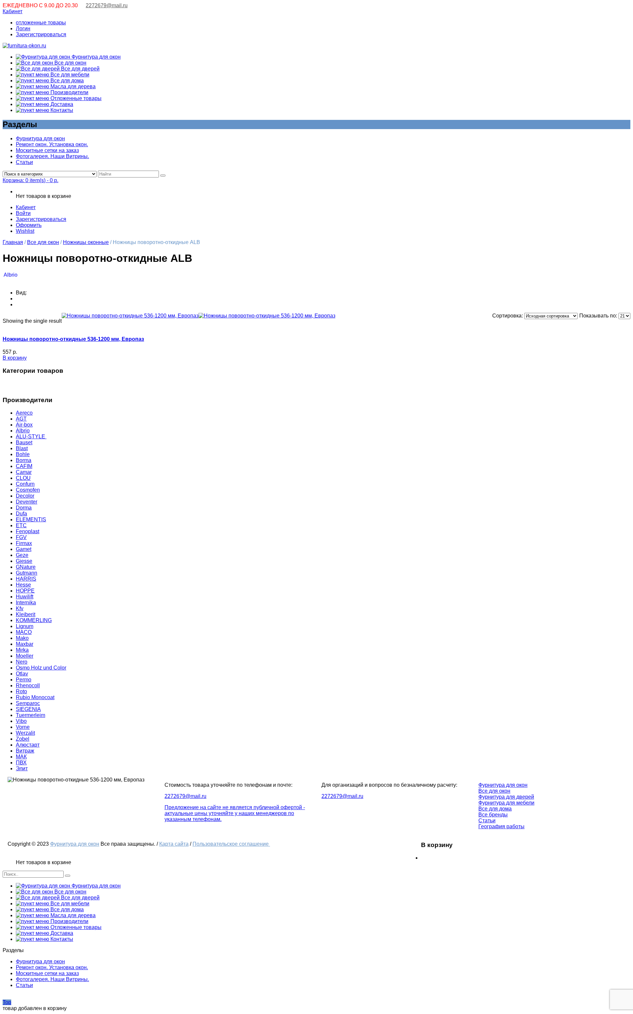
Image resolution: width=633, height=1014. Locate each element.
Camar (24, 472)
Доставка (61, 104)
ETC (21, 525)
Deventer (26, 502)
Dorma (24, 507)
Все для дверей (80, 68)
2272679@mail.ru (107, 5)
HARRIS (26, 579)
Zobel (22, 739)
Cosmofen (28, 490)
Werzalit (25, 733)
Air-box (24, 424)
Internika (26, 602)
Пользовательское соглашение (231, 844)
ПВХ (21, 762)
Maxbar (24, 644)
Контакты (61, 110)
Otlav (22, 673)
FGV (21, 537)
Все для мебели (69, 74)
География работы (501, 826)
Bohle (23, 454)
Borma (23, 460)
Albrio (10, 275)
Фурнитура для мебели (506, 803)
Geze (22, 555)
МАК (21, 756)
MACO (24, 632)
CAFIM (24, 466)
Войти (23, 213)
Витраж (25, 751)
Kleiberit (25, 614)
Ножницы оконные (86, 242)
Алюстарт (28, 745)
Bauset (24, 442)
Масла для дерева (72, 86)
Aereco (24, 413)
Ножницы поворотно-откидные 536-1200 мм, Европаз (73, 339)
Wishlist (25, 231)
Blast (22, 448)
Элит (22, 768)
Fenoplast (27, 531)
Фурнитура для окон (95, 57)
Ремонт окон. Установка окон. (52, 144)
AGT (21, 419)
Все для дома (66, 80)
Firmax (24, 543)
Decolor (25, 496)
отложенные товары (41, 22)
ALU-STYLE (31, 436)
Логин (23, 28)
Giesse (24, 561)
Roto (21, 691)
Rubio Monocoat (35, 697)
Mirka (22, 650)
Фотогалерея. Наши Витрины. (52, 156)
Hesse (23, 585)
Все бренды (493, 814)
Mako (22, 638)
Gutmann (26, 573)
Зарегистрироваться (41, 34)
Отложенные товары (75, 98)
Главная (13, 242)
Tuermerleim (30, 715)
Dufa (21, 513)
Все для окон (69, 63)
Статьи (24, 162)
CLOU (23, 478)
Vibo (21, 721)
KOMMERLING (34, 620)
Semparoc (28, 703)
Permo (23, 679)
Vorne (23, 727)
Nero (21, 662)
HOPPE (25, 590)
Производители (68, 92)
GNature (26, 567)
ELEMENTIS (31, 519)
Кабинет (12, 11)
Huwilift (24, 596)
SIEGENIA (28, 709)
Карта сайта (174, 844)
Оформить (29, 225)
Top (7, 1002)
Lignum (24, 626)
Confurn (25, 484)
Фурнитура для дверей (506, 797)
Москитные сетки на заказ (47, 150)
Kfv (19, 608)
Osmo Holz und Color (41, 668)
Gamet (23, 549)
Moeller (24, 656)
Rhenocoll (28, 685)
